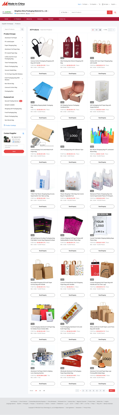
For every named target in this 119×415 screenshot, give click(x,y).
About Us (29, 19)
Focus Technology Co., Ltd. (47, 407)
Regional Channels (81, 401)
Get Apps (105, 4)
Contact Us (62, 19)
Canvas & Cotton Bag (11, 87)
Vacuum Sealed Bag (10, 70)
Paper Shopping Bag (11, 45)
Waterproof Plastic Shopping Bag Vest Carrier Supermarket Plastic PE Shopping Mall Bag (102, 196)
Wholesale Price (62, 401)
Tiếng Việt (99, 403)
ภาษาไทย (87, 403)
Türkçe (93, 403)
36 (40, 390)
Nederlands (60, 403)
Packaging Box (9, 91)
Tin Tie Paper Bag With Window (14, 74)
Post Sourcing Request (115, 12)
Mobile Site (100, 401)
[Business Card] (23, 133)
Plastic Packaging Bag (11, 66)
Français (32, 403)
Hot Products (14, 401)
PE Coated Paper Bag (11, 53)
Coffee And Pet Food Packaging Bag (11, 58)
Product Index (91, 401)
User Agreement (70, 407)
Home (6, 19)
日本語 (77, 403)
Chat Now (16, 141)
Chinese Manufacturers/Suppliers (37, 401)
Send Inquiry (42, 73)
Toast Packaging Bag (11, 62)
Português (25, 403)
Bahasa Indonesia (108, 403)
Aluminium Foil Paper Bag (12, 49)
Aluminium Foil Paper (11, 38)
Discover (50, 19)
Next (111, 390)
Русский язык (40, 403)
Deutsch (53, 403)
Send (14, 151)
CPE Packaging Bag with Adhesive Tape (71, 149)
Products (18, 19)
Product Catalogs (11, 125)
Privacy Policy (87, 407)
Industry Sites (71, 401)
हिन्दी (82, 403)
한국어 (71, 403)
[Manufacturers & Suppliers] (14, 3)
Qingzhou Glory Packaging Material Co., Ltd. (31, 11)
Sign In (79, 4)
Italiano (47, 403)
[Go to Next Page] (113, 29)
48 (44, 390)
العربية (66, 403)
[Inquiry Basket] (100, 4)
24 (36, 390)
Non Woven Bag (9, 83)
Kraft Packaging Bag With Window (12, 79)
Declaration (79, 407)
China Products (23, 401)
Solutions (40, 19)
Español (19, 403)
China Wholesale (52, 401)
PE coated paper (9, 41)
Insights (106, 401)
